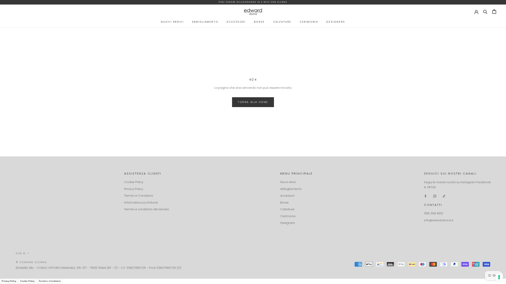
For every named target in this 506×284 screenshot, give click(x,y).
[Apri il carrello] (494, 11)
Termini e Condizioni (138, 195)
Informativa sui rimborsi (141, 202)
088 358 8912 (433, 213)
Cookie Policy (133, 182)
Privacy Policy (133, 189)
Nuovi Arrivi (172, 22)
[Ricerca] (485, 11)
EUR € (21, 253)
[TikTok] (444, 196)
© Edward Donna (31, 262)
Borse (259, 22)
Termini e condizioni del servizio (146, 209)
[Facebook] (425, 196)
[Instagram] (434, 196)
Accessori (236, 22)
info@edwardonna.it (438, 220)
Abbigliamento (205, 22)
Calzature (282, 22)
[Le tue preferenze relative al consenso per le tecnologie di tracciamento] (499, 277)
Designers (335, 22)
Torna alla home (253, 102)
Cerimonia (309, 22)
